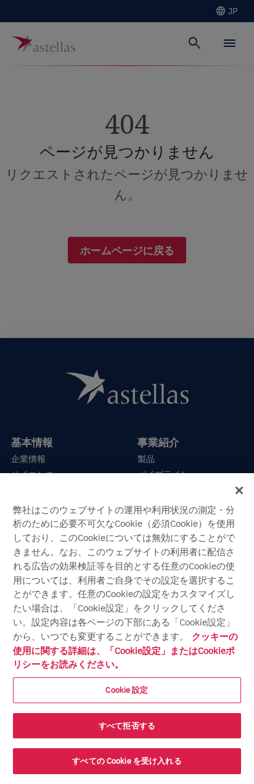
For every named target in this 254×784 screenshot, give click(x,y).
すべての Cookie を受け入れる (126, 761)
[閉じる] (239, 490)
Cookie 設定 (126, 690)
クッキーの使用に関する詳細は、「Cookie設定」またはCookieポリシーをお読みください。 (125, 650)
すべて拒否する (127, 725)
